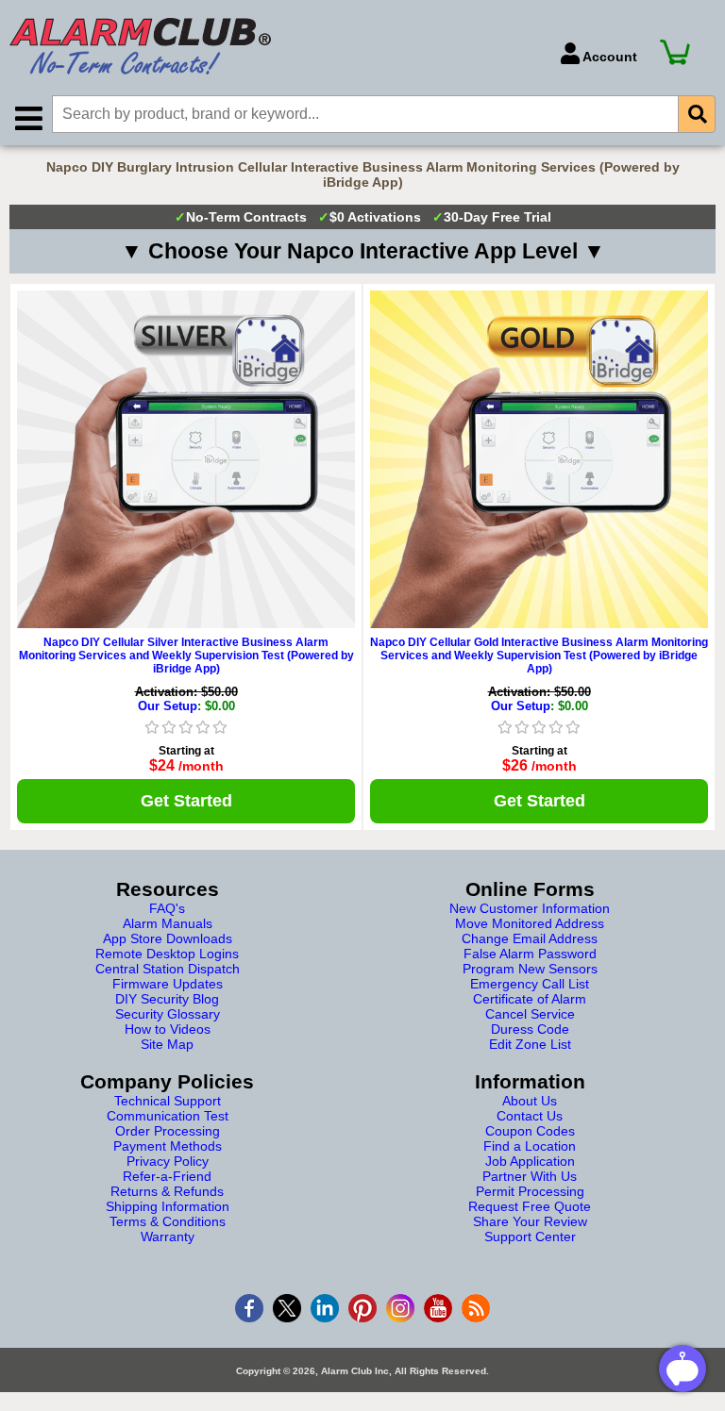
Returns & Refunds (167, 1191)
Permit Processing (530, 1191)
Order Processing (167, 1130)
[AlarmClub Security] (275, 46)
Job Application (530, 1161)
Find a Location (529, 1146)
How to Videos (168, 1029)
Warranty (167, 1236)
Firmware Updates (167, 983)
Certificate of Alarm (529, 998)
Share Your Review (530, 1221)
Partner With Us (529, 1176)
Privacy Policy (167, 1161)
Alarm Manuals (167, 923)
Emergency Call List (529, 983)
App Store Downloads (167, 938)
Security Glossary (167, 1013)
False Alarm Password (530, 953)
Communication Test (167, 1115)
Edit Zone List (530, 1044)
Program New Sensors (530, 968)
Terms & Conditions (168, 1221)
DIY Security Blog (167, 998)
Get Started (186, 800)
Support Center (530, 1236)
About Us (529, 1100)
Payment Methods (167, 1146)
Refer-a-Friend (167, 1176)
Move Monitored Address (529, 923)
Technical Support (167, 1100)
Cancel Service (530, 1013)
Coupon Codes (530, 1130)
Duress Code (530, 1029)
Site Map (167, 1044)
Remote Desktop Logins (167, 953)
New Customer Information (529, 908)
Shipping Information (167, 1206)
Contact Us (530, 1115)
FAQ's (167, 908)
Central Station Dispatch (167, 968)
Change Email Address (530, 938)
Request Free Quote (529, 1206)
